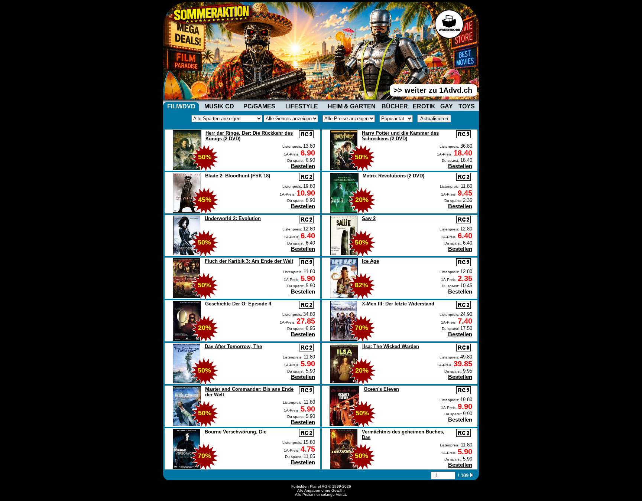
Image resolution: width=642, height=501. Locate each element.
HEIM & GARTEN (352, 106)
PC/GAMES (259, 106)
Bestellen (303, 166)
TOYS (466, 106)
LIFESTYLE (301, 106)
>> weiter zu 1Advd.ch (432, 90)
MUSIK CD (219, 106)
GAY (446, 106)
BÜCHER (395, 106)
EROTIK (424, 106)
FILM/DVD (181, 106)
